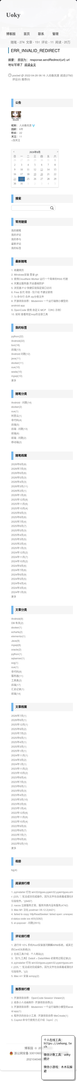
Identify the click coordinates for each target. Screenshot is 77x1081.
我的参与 (16, 239)
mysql (16, 376)
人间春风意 (25, 125)
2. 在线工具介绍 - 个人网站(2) (27, 954)
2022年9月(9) (18, 826)
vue (15, 367)
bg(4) (14, 870)
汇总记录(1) (17, 689)
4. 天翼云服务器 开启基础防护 (27, 283)
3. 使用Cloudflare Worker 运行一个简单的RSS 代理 (39, 279)
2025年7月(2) (18, 733)
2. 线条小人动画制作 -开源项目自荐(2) (32, 1002)
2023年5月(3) (18, 790)
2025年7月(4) (18, 521)
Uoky (13, 14)
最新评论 (16, 243)
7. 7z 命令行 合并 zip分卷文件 (27, 296)
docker (17, 362)
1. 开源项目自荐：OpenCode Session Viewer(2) (38, 997)
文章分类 (21, 609)
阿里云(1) (16, 415)
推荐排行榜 (22, 989)
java (16, 358)
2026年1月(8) (18, 495)
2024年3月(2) (18, 759)
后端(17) (16, 684)
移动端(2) (16, 442)
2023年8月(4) (18, 777)
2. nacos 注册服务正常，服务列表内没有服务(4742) (39, 905)
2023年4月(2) (18, 795)
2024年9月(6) (18, 565)
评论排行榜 (22, 936)
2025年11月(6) (19, 503)
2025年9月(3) (18, 512)
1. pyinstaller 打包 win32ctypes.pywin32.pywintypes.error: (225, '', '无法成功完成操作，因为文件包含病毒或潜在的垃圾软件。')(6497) (42, 896)
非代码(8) (16, 671)
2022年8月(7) (18, 830)
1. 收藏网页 (17, 270)
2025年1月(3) (18, 548)
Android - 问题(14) (21, 402)
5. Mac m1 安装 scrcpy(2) (25, 976)
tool (15, 345)
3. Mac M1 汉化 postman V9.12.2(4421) (33, 909)
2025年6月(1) (18, 737)
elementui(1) (18, 636)
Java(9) (15, 640)
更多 (13, 380)
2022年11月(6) (19, 817)
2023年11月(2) (19, 768)
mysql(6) (16, 645)
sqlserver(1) (18, 658)
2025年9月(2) (18, 729)
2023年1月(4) (18, 808)
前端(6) (15, 433)
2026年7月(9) (18, 468)
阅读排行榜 (22, 883)
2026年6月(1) (18, 720)
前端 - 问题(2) (18, 437)
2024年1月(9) (18, 592)
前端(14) (16, 693)
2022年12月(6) (19, 812)
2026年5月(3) (18, 477)
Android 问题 (20, 353)
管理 (55, 33)
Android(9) (17, 618)
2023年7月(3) (18, 782)
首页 (27, 33)
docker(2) (16, 406)
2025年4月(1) (18, 742)
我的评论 (16, 234)
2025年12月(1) (19, 724)
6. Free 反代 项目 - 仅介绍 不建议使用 (32, 292)
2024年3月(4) (18, 587)
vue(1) (14, 411)
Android (18, 340)
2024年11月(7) (19, 557)
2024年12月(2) (19, 552)
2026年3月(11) (19, 486)
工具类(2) (16, 680)
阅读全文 (30, 65)
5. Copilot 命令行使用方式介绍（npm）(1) (34, 1020)
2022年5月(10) (19, 843)
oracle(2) (16, 649)
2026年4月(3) (18, 481)
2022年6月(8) (18, 839)
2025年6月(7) (18, 526)
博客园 (10, 33)
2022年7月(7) (18, 834)
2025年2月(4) (18, 543)
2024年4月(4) (18, 583)
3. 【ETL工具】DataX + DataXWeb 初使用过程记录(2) (41, 958)
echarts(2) (17, 632)
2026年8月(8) (18, 464)
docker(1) (16, 627)
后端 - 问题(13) (19, 428)
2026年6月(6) (18, 473)
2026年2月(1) (18, 490)
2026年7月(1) (18, 715)
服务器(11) (17, 675)
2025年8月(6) (18, 517)
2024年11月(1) (19, 755)
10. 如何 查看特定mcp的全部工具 (29, 314)
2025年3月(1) (18, 746)
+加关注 (15, 140)
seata (16, 371)
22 (20, 132)
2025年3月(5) (18, 539)
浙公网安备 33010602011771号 (34, 1053)
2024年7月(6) (18, 570)
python (17, 336)
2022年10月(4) (19, 821)
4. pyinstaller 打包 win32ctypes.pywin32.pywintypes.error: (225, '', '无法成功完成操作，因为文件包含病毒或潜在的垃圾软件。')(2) (42, 967)
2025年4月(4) (18, 535)
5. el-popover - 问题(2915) (25, 922)
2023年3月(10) (19, 799)
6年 (21, 129)
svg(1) (14, 662)
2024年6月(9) (18, 574)
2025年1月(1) (18, 750)
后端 (16, 349)
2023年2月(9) (18, 804)
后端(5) (15, 424)
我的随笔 (16, 230)
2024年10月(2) (19, 561)
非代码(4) (16, 420)
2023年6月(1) (18, 786)
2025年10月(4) (19, 508)
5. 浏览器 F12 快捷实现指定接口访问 (31, 288)
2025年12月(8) (19, 499)
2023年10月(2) (19, 773)
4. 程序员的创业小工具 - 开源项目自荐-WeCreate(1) (39, 1015)
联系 (41, 33)
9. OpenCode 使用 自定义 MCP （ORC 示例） (37, 310)
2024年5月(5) (18, 578)
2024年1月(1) (18, 764)
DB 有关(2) (17, 623)
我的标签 (16, 248)
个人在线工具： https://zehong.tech (58, 1043)
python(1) (16, 654)
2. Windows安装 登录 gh (24, 274)
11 (20, 136)
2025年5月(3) (18, 530)
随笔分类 (21, 393)
